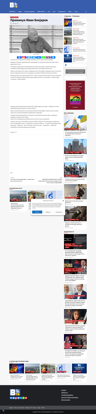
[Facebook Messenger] (53, 57)
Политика (67, 322)
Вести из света (65, 400)
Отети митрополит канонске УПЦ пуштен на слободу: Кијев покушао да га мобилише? (75, 133)
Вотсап (34, 407)
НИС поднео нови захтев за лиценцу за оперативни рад (79, 50)
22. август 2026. (14, 210)
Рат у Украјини (72, 128)
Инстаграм (21, 407)
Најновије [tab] (68, 16)
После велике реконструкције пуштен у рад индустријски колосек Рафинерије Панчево (17, 206)
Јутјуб (38, 407)
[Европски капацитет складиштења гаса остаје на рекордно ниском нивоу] (68, 22)
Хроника (77, 37)
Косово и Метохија (76, 270)
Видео (73, 244)
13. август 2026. (68, 227)
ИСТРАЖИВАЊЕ (68, 270)
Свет (49, 11)
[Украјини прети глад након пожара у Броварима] (75, 191)
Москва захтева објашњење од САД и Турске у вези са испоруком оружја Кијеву (74, 157)
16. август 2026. (68, 137)
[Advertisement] (36, 94)
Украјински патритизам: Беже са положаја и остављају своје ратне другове (73, 224)
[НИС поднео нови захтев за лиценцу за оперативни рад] (68, 49)
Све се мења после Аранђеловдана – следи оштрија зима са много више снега (22, 179)
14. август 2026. (68, 204)
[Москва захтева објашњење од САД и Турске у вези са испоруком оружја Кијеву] (75, 146)
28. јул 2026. (68, 332)
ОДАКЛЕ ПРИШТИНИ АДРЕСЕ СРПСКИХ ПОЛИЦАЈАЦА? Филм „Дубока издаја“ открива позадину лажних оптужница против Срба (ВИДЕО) (74, 278)
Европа (74, 20)
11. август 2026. (68, 257)
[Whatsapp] (43, 57)
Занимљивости (61, 11)
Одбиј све (48, 212)
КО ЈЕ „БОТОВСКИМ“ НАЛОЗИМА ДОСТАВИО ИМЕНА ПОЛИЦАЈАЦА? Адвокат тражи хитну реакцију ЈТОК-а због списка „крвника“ (74, 253)
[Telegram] (33, 57)
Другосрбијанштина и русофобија (72, 245)
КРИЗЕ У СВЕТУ (41, 11)
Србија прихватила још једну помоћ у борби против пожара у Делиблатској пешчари (79, 41)
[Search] (86, 12)
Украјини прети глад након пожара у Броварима (74, 201)
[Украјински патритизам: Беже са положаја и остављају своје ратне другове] (75, 213)
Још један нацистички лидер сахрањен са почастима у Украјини (75, 180)
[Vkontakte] (38, 57)
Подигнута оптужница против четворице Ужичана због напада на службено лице (79, 59)
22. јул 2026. (68, 357)
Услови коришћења (67, 395)
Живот (70, 11)
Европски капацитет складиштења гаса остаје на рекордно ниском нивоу (79, 23)
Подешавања (59, 212)
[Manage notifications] (3, 411)
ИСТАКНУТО (12, 11)
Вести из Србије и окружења (69, 397)
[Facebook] (19, 57)
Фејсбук (11, 407)
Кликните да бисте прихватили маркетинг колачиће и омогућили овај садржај (75, 71)
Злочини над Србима (29, 11)
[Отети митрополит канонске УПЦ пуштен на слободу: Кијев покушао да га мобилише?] (75, 123)
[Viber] (48, 57)
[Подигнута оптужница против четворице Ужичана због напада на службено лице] (68, 58)
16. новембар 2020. (14, 23)
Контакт (63, 390)
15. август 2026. (68, 182)
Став (54, 11)
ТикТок (42, 407)
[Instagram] (24, 57)
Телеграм (27, 407)
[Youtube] (26, 398)
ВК (31, 407)
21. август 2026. (76, 380)
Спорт (76, 11)
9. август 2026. (68, 282)
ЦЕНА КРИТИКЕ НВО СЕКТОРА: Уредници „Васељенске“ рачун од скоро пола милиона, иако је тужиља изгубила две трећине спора (75, 328)
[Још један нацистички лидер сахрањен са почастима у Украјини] (75, 169)
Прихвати (37, 212)
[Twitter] (29, 57)
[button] (63, 200)
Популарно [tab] (76, 16)
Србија (19, 11)
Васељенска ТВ (68, 244)
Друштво (13, 200)
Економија (75, 48)
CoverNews (54, 411)
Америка (67, 152)
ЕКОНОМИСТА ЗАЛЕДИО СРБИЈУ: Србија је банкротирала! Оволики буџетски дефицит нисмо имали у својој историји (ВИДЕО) (50, 180)
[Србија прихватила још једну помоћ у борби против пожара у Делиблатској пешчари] (68, 40)
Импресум (64, 392)
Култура (12, 17)
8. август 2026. (68, 307)
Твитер (16, 407)
